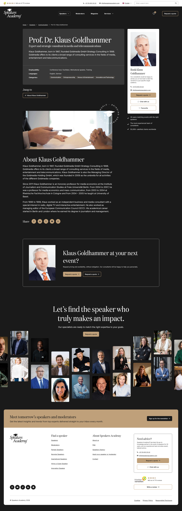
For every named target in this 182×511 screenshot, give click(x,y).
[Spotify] (33, 487)
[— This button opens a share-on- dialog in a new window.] (34, 221)
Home (24, 25)
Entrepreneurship (69, 77)
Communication (43, 25)
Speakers (32, 25)
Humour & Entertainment (86, 77)
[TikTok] (22, 487)
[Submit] (175, 3)
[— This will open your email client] (52, 221)
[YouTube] (17, 487)
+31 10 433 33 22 (90, 3)
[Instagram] (12, 487)
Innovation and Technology (105, 77)
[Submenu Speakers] (68, 13)
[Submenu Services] (113, 13)
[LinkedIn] (28, 487)
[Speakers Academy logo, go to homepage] (13, 14)
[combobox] (154, 3)
